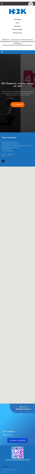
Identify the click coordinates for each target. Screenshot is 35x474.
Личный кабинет (17, 29)
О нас (17, 23)
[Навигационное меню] (2, 3)
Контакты (17, 26)
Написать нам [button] (17, 33)
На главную (17, 19)
